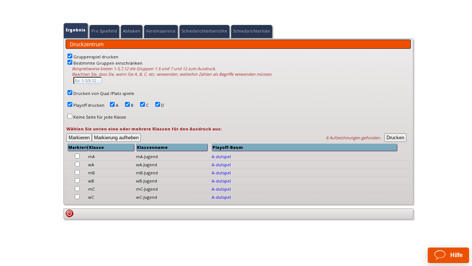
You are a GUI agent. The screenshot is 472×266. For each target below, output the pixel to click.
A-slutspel (221, 156)
